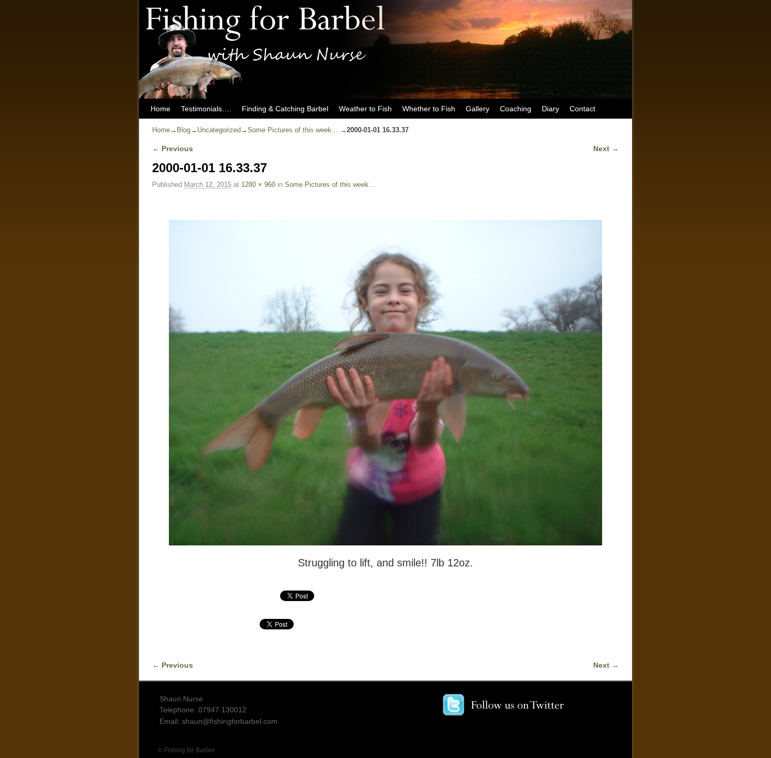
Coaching (515, 108)
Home (160, 108)
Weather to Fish (365, 108)
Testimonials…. (206, 108)
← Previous (172, 148)
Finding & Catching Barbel (285, 108)
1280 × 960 (258, 184)
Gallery (477, 108)
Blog (183, 130)
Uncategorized (219, 130)
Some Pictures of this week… (330, 184)
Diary (550, 108)
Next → (606, 148)
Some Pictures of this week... (293, 130)
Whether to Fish (428, 108)
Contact (582, 108)
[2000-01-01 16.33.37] (385, 383)
